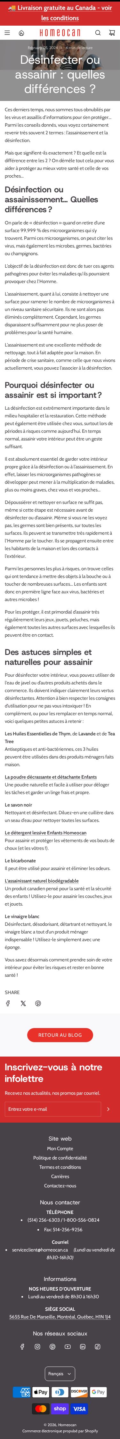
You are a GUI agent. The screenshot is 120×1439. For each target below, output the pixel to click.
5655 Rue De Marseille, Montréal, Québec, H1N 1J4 (60, 1317)
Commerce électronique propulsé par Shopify (60, 1430)
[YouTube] (67, 1347)
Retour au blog (60, 1035)
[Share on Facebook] (8, 1004)
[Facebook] (22, 1347)
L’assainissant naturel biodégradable (42, 881)
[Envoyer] (108, 1109)
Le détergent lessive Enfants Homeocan (45, 833)
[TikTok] (98, 1347)
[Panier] (112, 33)
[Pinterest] (52, 1347)
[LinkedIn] (83, 1347)
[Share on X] (23, 1004)
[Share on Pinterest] (38, 1004)
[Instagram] (37, 1347)
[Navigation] (7, 33)
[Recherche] (98, 33)
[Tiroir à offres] (21, 33)
